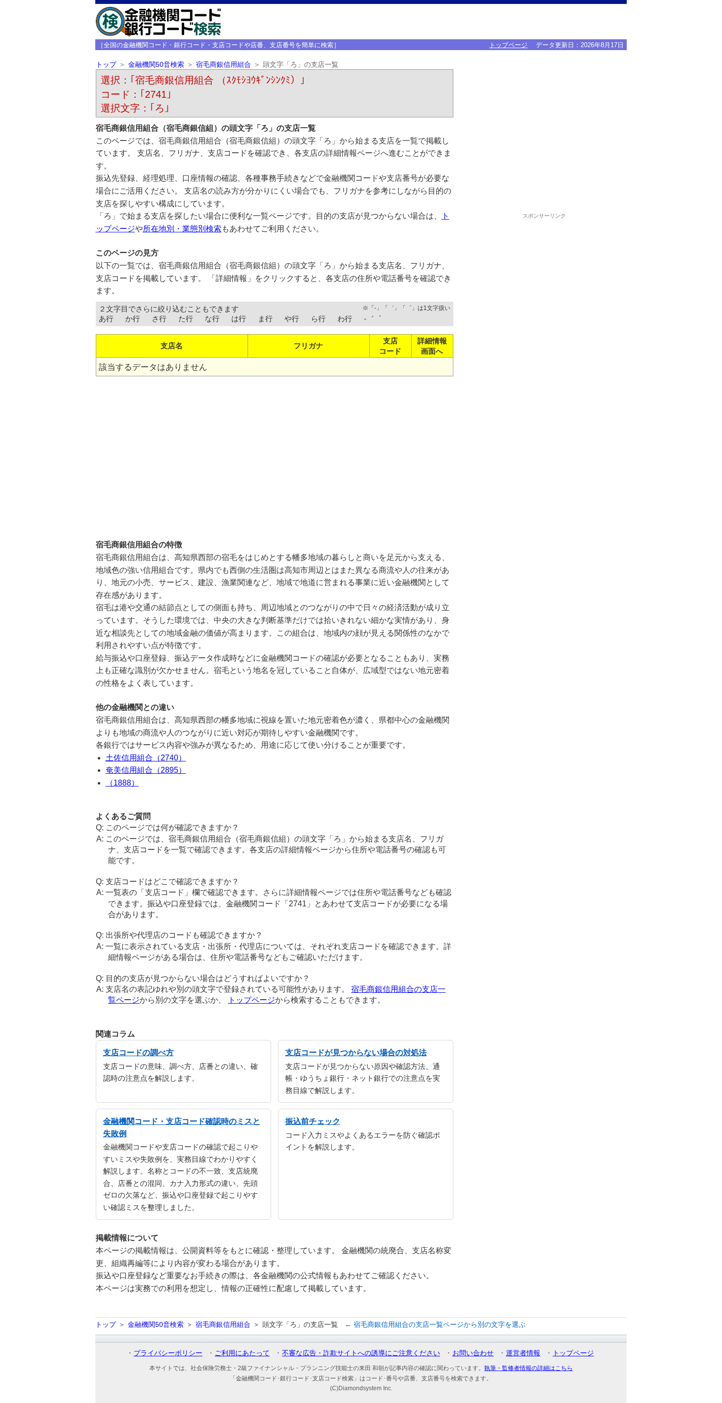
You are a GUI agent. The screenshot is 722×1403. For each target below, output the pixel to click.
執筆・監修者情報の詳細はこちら (528, 1368)
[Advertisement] (274, 454)
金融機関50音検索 (156, 64)
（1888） (122, 783)
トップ (106, 64)
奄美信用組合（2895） (146, 770)
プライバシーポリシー (168, 1353)
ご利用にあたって (242, 1353)
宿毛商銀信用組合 (223, 64)
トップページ (508, 45)
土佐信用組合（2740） (146, 758)
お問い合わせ (473, 1353)
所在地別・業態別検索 (182, 228)
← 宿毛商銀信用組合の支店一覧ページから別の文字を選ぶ (435, 1324)
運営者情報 (523, 1353)
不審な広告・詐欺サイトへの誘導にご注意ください (361, 1353)
